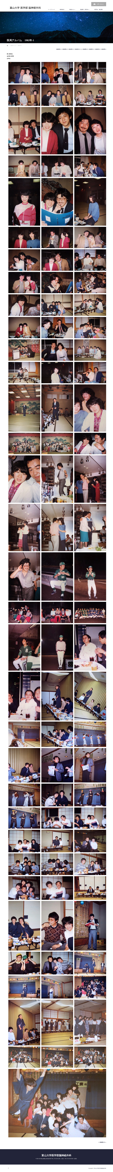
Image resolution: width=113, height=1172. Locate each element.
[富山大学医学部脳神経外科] (25, 7)
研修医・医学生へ (84, 9)
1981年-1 (71, 49)
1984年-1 (103, 49)
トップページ (51, 9)
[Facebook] (8, 1168)
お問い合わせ (100, 4)
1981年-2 (77, 49)
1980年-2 (64, 49)
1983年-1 (91, 49)
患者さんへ (72, 9)
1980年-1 (58, 49)
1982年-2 (85, 49)
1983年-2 (97, 49)
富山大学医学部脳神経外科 (56, 1155)
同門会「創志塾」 (99, 9)
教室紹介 (62, 9)
